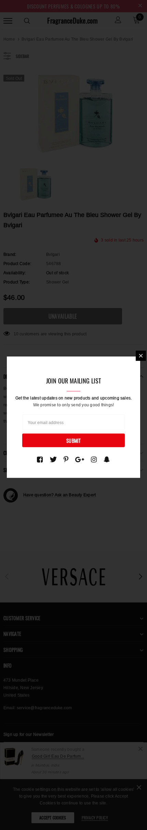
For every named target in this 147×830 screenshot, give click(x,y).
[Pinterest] (66, 459)
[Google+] (79, 459)
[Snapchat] (107, 459)
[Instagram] (94, 459)
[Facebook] (40, 459)
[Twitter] (53, 459)
